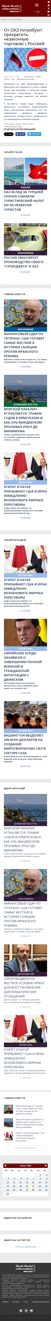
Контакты (15, 1302)
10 (8, 1182)
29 (40, 1190)
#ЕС (13, 79)
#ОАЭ (7, 79)
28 (33, 1190)
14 (33, 1182)
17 (8, 1186)
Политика (16, 19)
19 (21, 1186)
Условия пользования (40, 1302)
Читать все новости (25, 1148)
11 (14, 1182)
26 (21, 1190)
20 (27, 1186)
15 (40, 1182)
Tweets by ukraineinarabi (25, 1246)
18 (14, 1186)
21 (33, 1186)
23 (46, 1186)
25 (14, 1190)
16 (46, 1182)
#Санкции (28, 76)
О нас (25, 1302)
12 (21, 1182)
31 (8, 1194)
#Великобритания (25, 79)
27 (27, 1190)
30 (46, 1190)
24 (8, 1190)
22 (40, 1186)
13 (27, 1182)
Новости (5, 19)
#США (38, 76)
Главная (5, 1302)
